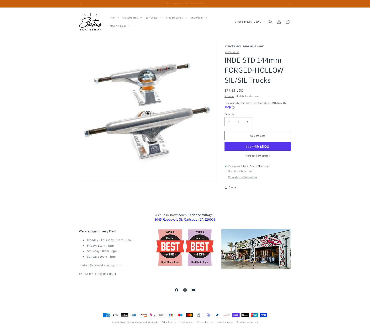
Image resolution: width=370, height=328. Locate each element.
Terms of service (205, 322)
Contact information (247, 322)
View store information (242, 177)
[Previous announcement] (80, 3)
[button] (114, 17)
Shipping (229, 95)
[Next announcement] (289, 3)
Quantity (229, 114)
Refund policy (169, 322)
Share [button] (232, 187)
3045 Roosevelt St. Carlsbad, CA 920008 (185, 219)
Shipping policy (225, 322)
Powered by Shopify (148, 322)
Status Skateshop (129, 322)
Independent (232, 52)
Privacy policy (186, 322)
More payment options (258, 155)
